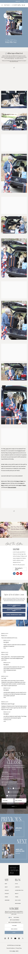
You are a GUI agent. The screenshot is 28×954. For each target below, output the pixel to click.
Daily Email (18, 788)
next (22, 842)
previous (11, 820)
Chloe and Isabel (12, 487)
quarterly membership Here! (14, 610)
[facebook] (8, 938)
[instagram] (5, 938)
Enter (13, 806)
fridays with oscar (11, 40)
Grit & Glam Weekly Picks (15, 795)
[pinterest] (11, 938)
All (10, 788)
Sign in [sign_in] (17, 1)
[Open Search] (25, 1)
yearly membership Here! (14, 614)
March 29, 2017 (7, 640)
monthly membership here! (14, 606)
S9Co (14, 951)
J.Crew (3, 483)
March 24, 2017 (4, 633)
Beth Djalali (16, 549)
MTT (17, 951)
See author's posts (18, 569)
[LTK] (19, 938)
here (22, 481)
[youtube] (15, 938)
